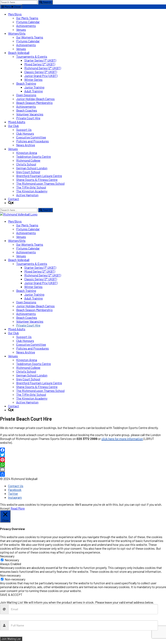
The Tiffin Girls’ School (31, 187)
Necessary (12, 560)
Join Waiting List (11, 638)
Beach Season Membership (34, 103)
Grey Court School (28, 172)
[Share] (83, 474)
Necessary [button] (7, 556)
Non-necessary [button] (10, 575)
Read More (18, 508)
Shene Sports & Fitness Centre (36, 179)
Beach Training (26, 83)
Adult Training (33, 91)
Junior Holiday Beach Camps (35, 99)
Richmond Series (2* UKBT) (42, 68)
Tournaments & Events (31, 56)
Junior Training (34, 87)
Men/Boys (15, 14)
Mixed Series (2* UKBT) (39, 64)
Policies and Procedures (32, 141)
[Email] (83, 469)
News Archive (25, 145)
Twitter (13, 493)
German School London (31, 168)
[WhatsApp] (83, 464)
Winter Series (33, 79)
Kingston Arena (26, 153)
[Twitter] (83, 454)
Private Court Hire (28, 118)
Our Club (13, 126)
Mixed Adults (16, 122)
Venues (21, 29)
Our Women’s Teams (29, 37)
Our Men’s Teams (27, 18)
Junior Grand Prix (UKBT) (40, 76)
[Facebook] (83, 450)
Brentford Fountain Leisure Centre (39, 176)
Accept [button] (5, 508)
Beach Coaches (26, 110)
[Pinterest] (83, 459)
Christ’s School (26, 164)
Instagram (15, 497)
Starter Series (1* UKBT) (40, 60)
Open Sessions (26, 95)
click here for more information (122, 438)
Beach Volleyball (18, 52)
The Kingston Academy (31, 191)
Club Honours (25, 133)
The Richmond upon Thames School (40, 183)
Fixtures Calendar (28, 22)
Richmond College (28, 160)
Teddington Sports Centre (33, 156)
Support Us (24, 129)
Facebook (14, 490)
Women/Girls (17, 33)
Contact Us (15, 486)
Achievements (26, 26)
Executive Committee (31, 137)
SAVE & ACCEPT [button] (11, 594)
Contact (13, 199)
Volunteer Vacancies (29, 114)
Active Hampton (27, 195)
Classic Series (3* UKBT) (40, 72)
